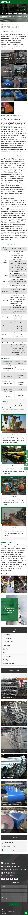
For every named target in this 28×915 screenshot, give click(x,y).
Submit (14, 905)
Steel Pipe (6, 660)
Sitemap (4, 913)
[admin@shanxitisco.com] (26, 456)
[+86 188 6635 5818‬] (26, 460)
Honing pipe (6, 645)
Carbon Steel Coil (8, 641)
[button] (3, 584)
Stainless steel (7, 656)
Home (4, 24)
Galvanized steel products (12, 24)
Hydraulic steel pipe (8, 663)
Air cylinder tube (7, 638)
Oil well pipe (6, 634)
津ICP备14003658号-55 (9, 911)
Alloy (4, 652)
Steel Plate (6, 649)
